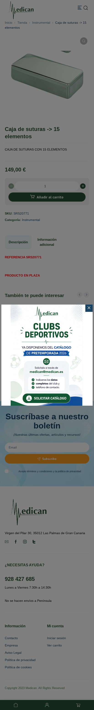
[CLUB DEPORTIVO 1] (47, 355)
